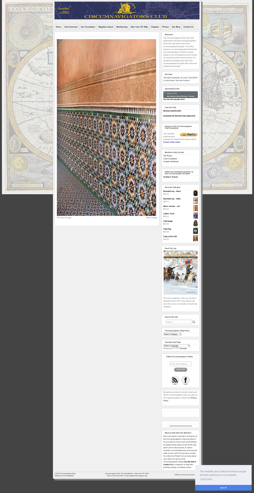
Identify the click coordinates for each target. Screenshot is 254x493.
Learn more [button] (206, 479)
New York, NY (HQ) (139, 27)
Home (58, 27)
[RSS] (175, 380)
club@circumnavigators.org (138, 476)
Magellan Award (105, 27)
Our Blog (176, 27)
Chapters (155, 27)
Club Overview (71, 27)
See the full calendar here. (174, 99)
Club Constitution (170, 159)
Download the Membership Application (179, 116)
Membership (122, 27)
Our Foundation (88, 27)
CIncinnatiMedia (68, 476)
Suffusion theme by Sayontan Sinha (186, 474)
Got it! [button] (223, 488)
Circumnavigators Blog (67, 473)
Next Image (151, 217)
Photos (165, 27)
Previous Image (64, 217)
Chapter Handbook (171, 162)
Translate (183, 349)
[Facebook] (185, 380)
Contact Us (188, 27)
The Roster (167, 156)
